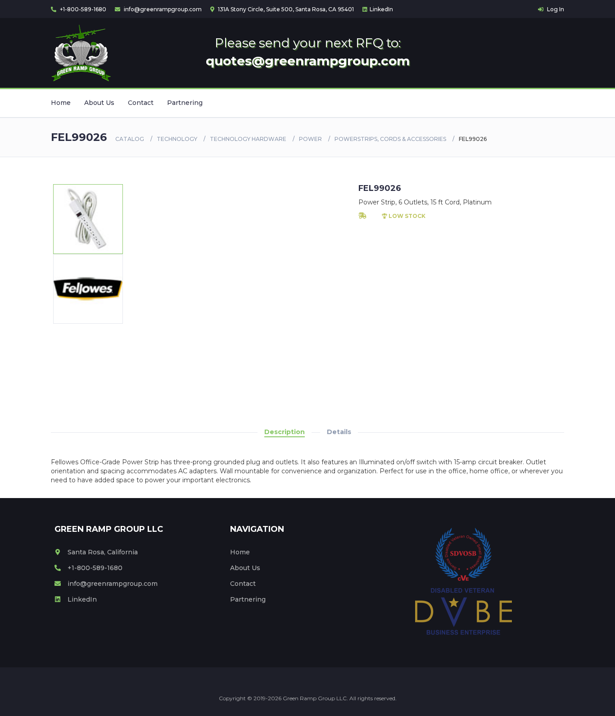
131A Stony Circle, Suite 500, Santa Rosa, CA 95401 (285, 9)
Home (61, 103)
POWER (310, 139)
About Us (99, 103)
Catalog (129, 139)
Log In (555, 9)
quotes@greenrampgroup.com (308, 60)
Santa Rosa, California (103, 552)
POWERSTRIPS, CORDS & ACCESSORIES (390, 139)
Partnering (185, 103)
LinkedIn (381, 9)
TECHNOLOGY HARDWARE (248, 139)
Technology (177, 139)
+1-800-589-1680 (82, 9)
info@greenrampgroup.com (162, 9)
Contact (141, 103)
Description (284, 432)
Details (339, 432)
